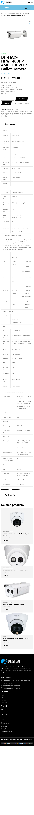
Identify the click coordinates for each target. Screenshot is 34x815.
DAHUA (17, 13)
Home (2, 13)
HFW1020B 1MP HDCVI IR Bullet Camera (13, 604)
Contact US (16, 490)
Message (5, 490)
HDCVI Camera (24, 13)
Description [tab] (10, 124)
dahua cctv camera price (20, 113)
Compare (27, 103)
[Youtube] (29, 2)
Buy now (6, 103)
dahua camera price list (7, 113)
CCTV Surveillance (10, 13)
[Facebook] (26, 2)
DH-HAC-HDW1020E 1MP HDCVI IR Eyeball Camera (16, 570)
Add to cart (21, 98)
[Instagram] (32, 2)
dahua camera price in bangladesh (23, 111)
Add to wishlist (18, 103)
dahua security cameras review (14, 115)
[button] (2, 7)
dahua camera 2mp (9, 111)
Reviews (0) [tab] (10, 495)
